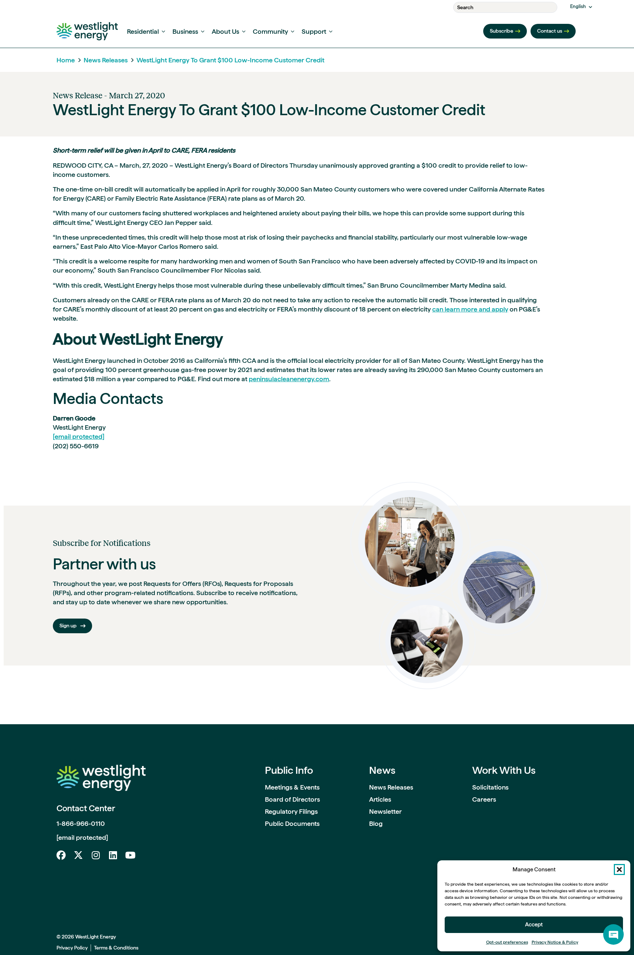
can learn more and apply (470, 309)
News (382, 770)
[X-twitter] (78, 855)
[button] (619, 869)
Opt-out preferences (507, 942)
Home (66, 60)
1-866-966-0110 (81, 823)
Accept (534, 924)
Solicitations (490, 787)
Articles (380, 799)
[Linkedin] (112, 855)
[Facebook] (61, 855)
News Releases (106, 60)
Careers (484, 799)
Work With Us (504, 770)
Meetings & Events (292, 787)
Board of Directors (292, 799)
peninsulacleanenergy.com (289, 379)
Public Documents (292, 823)
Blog (376, 823)
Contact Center (86, 808)
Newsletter (385, 811)
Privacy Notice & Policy (555, 942)
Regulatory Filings (291, 811)
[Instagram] (95, 855)
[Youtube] (130, 855)
